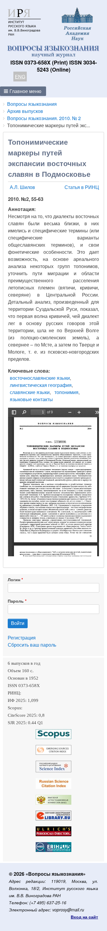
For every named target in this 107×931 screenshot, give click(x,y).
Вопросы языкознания (32, 103)
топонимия (66, 392)
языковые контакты (31, 399)
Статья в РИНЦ (81, 187)
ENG (20, 76)
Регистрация (22, 637)
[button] (23, 91)
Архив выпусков (25, 111)
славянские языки (30, 392)
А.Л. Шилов (22, 187)
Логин (14, 579)
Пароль (16, 601)
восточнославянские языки (40, 377)
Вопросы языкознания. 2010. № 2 (44, 118)
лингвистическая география (41, 385)
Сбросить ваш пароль (32, 644)
